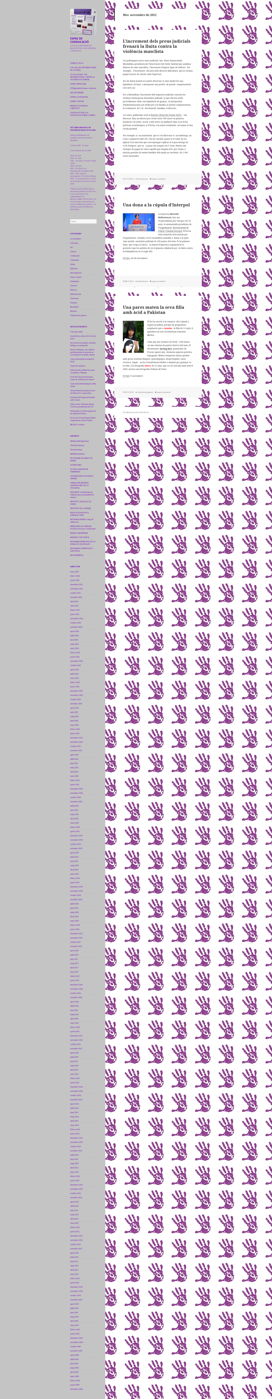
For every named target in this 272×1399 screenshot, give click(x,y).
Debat (72, 264)
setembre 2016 (76, 997)
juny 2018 (74, 908)
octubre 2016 (75, 993)
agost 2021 (74, 755)
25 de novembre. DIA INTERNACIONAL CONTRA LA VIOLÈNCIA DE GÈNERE (82, 77)
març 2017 (74, 972)
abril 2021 (74, 772)
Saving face (166, 348)
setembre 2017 (76, 946)
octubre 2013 (75, 1146)
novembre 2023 (76, 661)
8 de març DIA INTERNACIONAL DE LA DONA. (83, 68)
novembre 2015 (76, 1040)
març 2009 (74, 1376)
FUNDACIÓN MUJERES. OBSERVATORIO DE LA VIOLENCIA (79, 485)
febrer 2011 (75, 1278)
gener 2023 (74, 686)
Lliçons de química (77, 366)
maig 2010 (74, 1317)
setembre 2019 (76, 848)
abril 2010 (74, 1321)
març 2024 (74, 648)
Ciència (73, 251)
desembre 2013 (76, 1138)
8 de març (74, 243)
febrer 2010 (75, 1329)
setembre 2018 (76, 899)
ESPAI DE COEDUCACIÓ (79, 40)
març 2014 (74, 1125)
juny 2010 (74, 1312)
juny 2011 (74, 1261)
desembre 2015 (76, 1036)
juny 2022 (74, 712)
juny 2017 (74, 959)
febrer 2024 (75, 652)
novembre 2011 (76, 1240)
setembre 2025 (76, 597)
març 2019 (74, 874)
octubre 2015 (75, 1044)
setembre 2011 (76, 1248)
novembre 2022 (76, 695)
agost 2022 (74, 708)
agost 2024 (74, 631)
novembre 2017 (76, 938)
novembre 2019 (76, 840)
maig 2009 (74, 1368)
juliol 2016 (74, 1006)
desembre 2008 (76, 1389)
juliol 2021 (74, 759)
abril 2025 (74, 601)
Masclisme (74, 307)
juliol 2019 (74, 857)
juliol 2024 (74, 635)
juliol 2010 (74, 1308)
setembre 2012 (76, 1197)
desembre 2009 (76, 1338)
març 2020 (74, 823)
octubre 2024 (75, 623)
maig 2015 (74, 1065)
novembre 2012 (76, 1189)
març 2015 (74, 1074)
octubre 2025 (75, 593)
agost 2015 (74, 1053)
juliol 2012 (74, 1206)
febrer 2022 (75, 729)
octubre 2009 (75, 1346)
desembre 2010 (76, 1287)
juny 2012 (74, 1210)
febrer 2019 (75, 878)
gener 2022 (74, 733)
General (73, 285)
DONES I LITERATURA (79, 97)
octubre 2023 (75, 665)
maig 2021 (74, 767)
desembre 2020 (76, 789)
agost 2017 (74, 950)
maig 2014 (74, 1116)
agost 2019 (74, 852)
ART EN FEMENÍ (77, 92)
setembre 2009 (76, 1351)
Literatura (74, 298)
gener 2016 (74, 1031)
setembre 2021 (76, 750)
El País (126, 258)
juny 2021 (74, 763)
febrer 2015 (75, 1078)
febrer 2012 (75, 1227)
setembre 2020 (76, 801)
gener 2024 (74, 657)
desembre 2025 (76, 584)
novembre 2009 (76, 1342)
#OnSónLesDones (77, 445)
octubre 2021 (75, 746)
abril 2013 (74, 1168)
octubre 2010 (75, 1295)
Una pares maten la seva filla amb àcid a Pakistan (153, 309)
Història (73, 290)
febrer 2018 (75, 925)
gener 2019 (74, 882)
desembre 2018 (76, 887)
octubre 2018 (75, 895)
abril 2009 (74, 1372)
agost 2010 (74, 1304)
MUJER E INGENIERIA (79, 533)
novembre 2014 (76, 1091)
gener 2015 (74, 1082)
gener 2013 (74, 1180)
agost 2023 (74, 669)
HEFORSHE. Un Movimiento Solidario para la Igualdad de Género (82, 494)
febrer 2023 (75, 682)
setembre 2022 (76, 703)
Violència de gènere (78, 315)
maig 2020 (74, 814)
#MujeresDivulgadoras (79, 441)
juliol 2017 (74, 955)
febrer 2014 (75, 1129)
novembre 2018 (76, 891)
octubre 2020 (75, 797)
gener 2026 (74, 580)
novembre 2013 (76, 1142)
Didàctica (74, 268)
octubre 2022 (75, 699)
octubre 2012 (75, 1193)
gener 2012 (74, 1231)
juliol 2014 (74, 1108)
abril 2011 (74, 1270)
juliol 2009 (74, 1359)
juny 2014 (74, 1112)
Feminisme (74, 281)
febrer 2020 (75, 827)
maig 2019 (74, 865)
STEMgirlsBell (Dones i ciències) (83, 88)
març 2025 (74, 606)
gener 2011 (74, 1282)
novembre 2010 (76, 1291)
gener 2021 (74, 784)
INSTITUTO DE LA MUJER (80, 508)
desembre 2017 (76, 933)
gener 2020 (74, 831)
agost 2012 (74, 1202)
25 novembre (75, 239)
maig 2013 (74, 1163)
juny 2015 (74, 1061)
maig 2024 (74, 644)
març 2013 (74, 1172)
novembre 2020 (76, 793)
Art (71, 247)
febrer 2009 (75, 1380)
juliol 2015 (74, 1057)
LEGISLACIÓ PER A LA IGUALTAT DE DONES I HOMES (82, 113)
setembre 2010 (76, 1300)
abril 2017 (74, 967)
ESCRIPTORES (75, 465)
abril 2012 (74, 1219)
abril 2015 (74, 1070)
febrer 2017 (75, 976)
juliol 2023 (74, 674)
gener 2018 (74, 929)
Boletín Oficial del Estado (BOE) (166, 115)
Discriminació (75, 273)
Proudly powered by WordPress (136, 412)
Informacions (75, 294)
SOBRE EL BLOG (76, 63)
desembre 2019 (76, 835)
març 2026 (74, 571)
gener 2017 (74, 980)
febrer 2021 (75, 780)
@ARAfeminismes (77, 454)
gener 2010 (74, 1334)
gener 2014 (74, 1133)
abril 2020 (74, 818)
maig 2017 (74, 963)
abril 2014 (74, 1121)
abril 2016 (74, 1019)
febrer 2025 (75, 610)
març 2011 (74, 1274)
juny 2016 (74, 1010)
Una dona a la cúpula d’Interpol (156, 205)
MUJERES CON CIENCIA (79, 537)
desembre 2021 (76, 738)
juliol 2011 (74, 1257)
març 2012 (74, 1223)
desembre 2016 (76, 984)
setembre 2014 (76, 1099)
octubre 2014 (75, 1095)
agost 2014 (74, 1104)
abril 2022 (74, 721)
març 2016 (74, 1023)
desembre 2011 (76, 1236)
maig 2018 (74, 912)
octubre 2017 (75, 942)
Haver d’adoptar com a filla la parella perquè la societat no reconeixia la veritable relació (82, 352)
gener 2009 (74, 1385)
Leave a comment (158, 179)
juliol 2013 (74, 1155)
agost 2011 (74, 1253)
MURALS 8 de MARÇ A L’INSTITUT (79, 107)
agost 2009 (74, 1355)
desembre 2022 (76, 691)
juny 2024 (74, 640)
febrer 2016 (75, 1027)
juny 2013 (74, 1159)
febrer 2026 (75, 576)
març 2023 (74, 678)
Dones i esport (76, 277)
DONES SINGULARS (78, 84)
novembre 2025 (76, 589)
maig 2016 (74, 1014)
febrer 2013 (75, 1176)
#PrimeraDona (76, 449)
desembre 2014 (76, 1087)
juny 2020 (74, 810)
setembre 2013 (76, 1151)
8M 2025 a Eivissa (77, 424)
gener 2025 (74, 614)
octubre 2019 (75, 844)
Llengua (73, 302)
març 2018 (74, 921)
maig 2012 (74, 1214)
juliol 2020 (74, 806)
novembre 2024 (76, 618)
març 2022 (74, 725)
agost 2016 (74, 1002)
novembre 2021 (76, 742)
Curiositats (74, 260)
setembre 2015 (76, 1048)
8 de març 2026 (76, 332)
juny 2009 (74, 1363)
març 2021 (74, 776)
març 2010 (74, 1325)
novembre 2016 (76, 989)
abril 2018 (74, 916)
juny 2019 (74, 861)
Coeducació (74, 256)
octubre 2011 (75, 1244)
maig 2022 (74, 716)
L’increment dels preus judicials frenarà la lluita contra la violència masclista (156, 46)
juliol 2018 (74, 904)
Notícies (73, 311)
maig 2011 (74, 1265)
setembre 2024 (76, 627)
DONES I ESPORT (77, 101)
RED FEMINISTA (76, 555)
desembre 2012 (76, 1185)
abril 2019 (74, 870)
